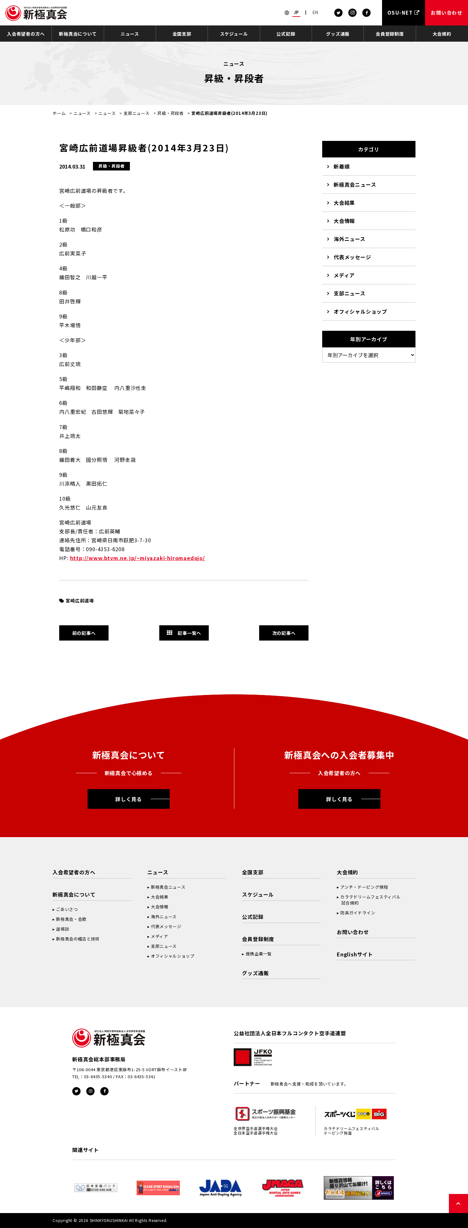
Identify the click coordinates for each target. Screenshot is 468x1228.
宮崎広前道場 (80, 600)
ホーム (59, 113)
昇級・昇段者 (170, 113)
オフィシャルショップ (360, 311)
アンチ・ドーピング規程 (364, 887)
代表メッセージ (352, 257)
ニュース (130, 34)
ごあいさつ (67, 909)
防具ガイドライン (357, 913)
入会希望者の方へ (26, 34)
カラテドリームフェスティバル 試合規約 (369, 900)
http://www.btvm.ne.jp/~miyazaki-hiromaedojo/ (137, 558)
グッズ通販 (338, 34)
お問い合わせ (353, 932)
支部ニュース (137, 113)
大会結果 (344, 202)
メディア (344, 275)
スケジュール (234, 34)
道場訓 (62, 929)
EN (315, 12)
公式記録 (285, 34)
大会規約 (442, 34)
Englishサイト (355, 954)
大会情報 (344, 221)
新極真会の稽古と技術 (78, 939)
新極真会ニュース (355, 184)
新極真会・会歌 (71, 919)
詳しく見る (128, 799)
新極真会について (77, 34)
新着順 (342, 166)
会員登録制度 (390, 34)
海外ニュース (349, 239)
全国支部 (182, 34)
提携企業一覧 (259, 954)
